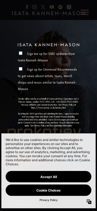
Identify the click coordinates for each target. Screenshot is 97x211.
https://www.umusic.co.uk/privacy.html (48, 107)
